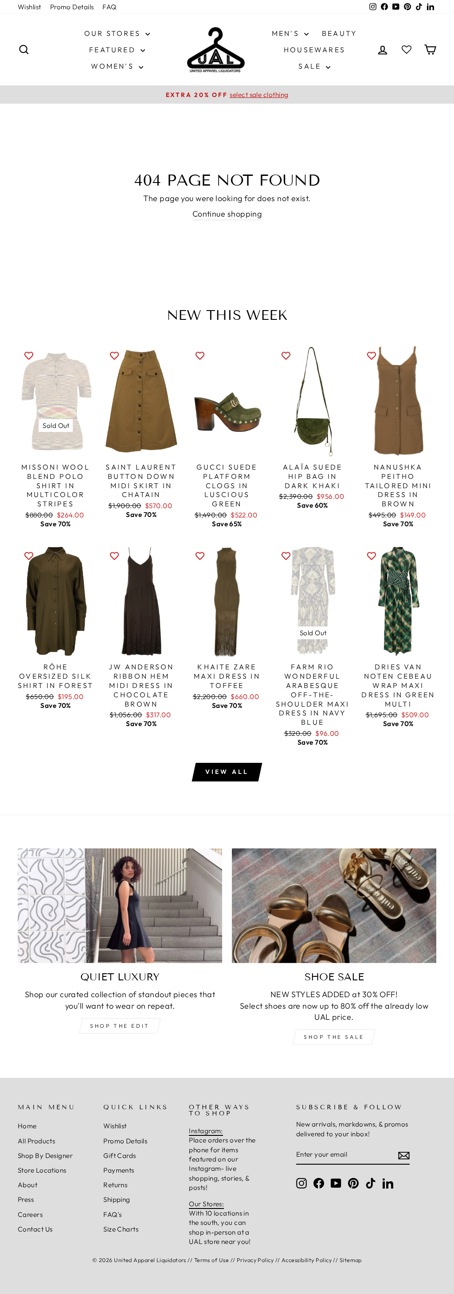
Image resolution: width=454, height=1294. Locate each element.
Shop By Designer (45, 1155)
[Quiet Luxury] (120, 905)
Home (27, 1126)
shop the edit (120, 1025)
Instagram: (206, 1131)
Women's (114, 66)
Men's (287, 33)
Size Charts (120, 1229)
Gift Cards (119, 1155)
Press (26, 1199)
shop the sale (334, 1037)
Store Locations (42, 1170)
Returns (115, 1185)
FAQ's (112, 1214)
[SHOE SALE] (334, 905)
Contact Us (35, 1229)
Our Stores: (206, 1204)
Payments (118, 1170)
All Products (36, 1141)
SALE (311, 66)
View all (227, 772)
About (27, 1185)
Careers (30, 1214)
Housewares (314, 49)
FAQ (109, 7)
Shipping (116, 1199)
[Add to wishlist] (29, 355)
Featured (113, 49)
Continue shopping (227, 214)
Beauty (339, 33)
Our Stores (113, 33)
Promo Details (72, 7)
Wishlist (29, 7)
